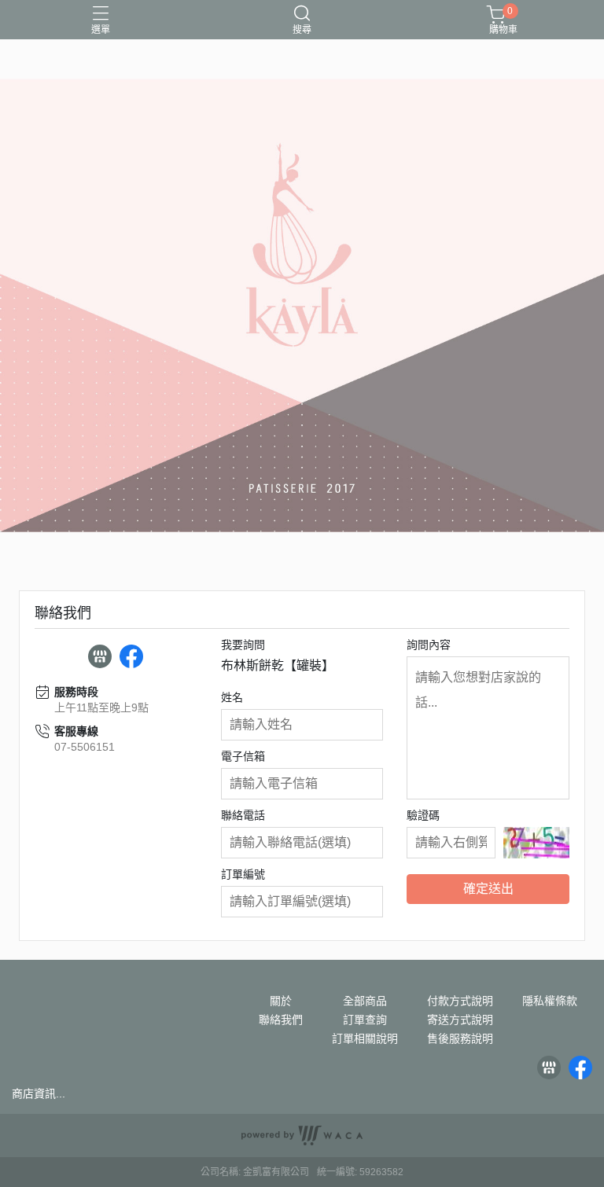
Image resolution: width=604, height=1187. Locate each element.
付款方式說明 (460, 1000)
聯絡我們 (281, 1019)
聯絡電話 (243, 815)
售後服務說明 (460, 1038)
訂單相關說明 (365, 1038)
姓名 (232, 697)
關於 (281, 1000)
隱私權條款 (549, 1000)
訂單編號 (243, 874)
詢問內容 (429, 644)
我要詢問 (243, 644)
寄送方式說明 (460, 1019)
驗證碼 (423, 815)
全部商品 (365, 1000)
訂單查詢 (365, 1019)
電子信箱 (243, 756)
